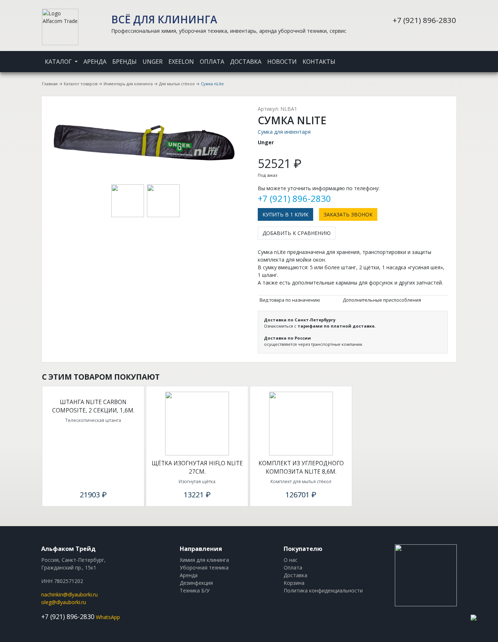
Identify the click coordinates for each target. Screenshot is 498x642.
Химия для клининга (204, 559)
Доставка (245, 62)
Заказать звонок (348, 214)
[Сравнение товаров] (446, 57)
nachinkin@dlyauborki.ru (69, 594)
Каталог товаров (80, 83)
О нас (290, 559)
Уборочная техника (204, 567)
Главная (50, 83)
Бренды (124, 62)
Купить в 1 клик (285, 214)
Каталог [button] (59, 62)
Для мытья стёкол (177, 83)
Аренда (94, 62)
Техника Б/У (195, 590)
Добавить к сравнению (296, 233)
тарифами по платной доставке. (336, 326)
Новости (282, 62)
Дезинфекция (196, 582)
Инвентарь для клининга (128, 83)
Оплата (212, 62)
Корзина (294, 582)
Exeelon (181, 62)
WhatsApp (108, 617)
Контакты (319, 62)
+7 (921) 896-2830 (424, 20)
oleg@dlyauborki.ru (63, 602)
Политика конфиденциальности (323, 590)
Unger (153, 62)
